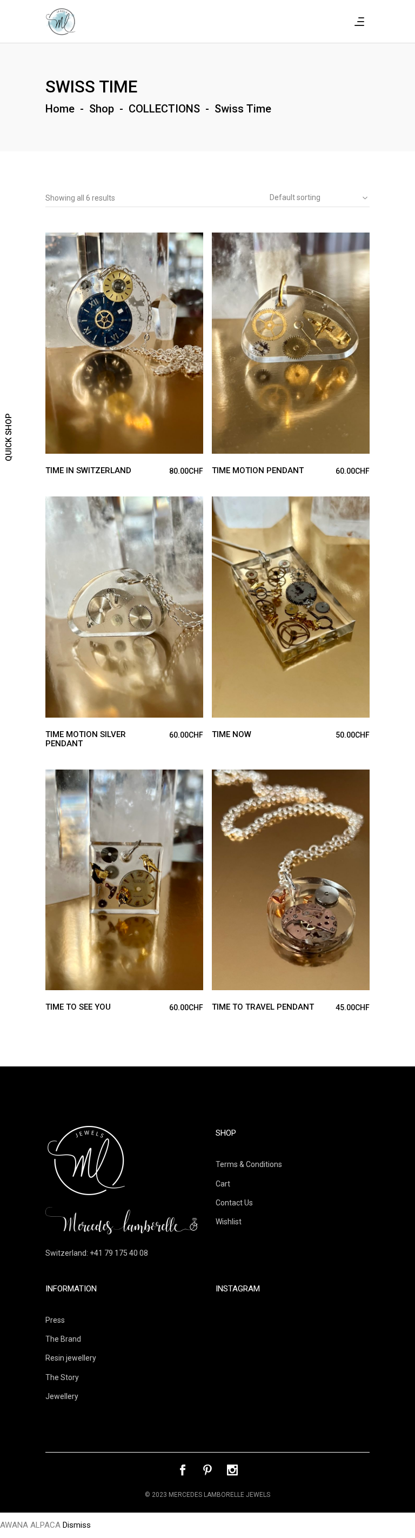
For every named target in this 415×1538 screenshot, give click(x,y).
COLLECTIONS (164, 108)
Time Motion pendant (258, 470)
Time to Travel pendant (263, 1007)
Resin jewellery (70, 1358)
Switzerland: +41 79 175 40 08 (96, 1253)
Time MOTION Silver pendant (85, 739)
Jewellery (61, 1396)
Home (60, 108)
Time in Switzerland (88, 470)
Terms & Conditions (249, 1164)
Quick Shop (9, 437)
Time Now (231, 734)
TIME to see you (78, 1007)
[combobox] (316, 198)
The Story (62, 1377)
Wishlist (229, 1221)
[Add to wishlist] (74, 243)
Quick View (54, 242)
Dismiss (77, 1525)
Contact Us (234, 1202)
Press (55, 1320)
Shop (101, 108)
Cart (223, 1183)
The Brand (63, 1339)
